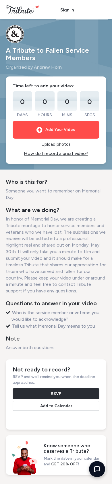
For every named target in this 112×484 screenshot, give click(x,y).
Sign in (67, 10)
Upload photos (56, 144)
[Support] (97, 469)
